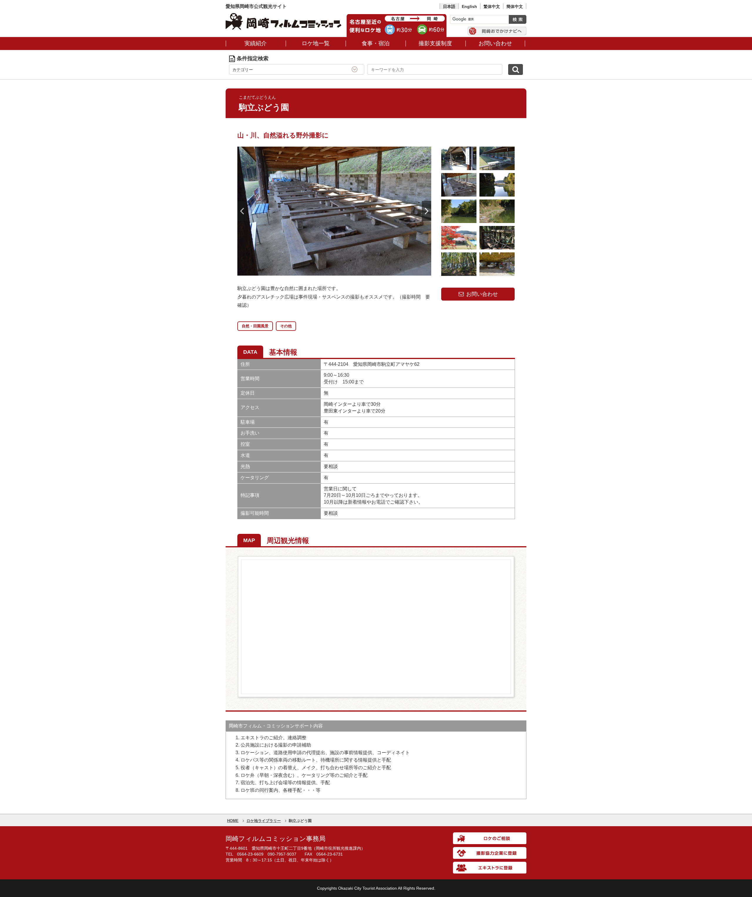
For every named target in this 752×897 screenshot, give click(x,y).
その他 (286, 326)
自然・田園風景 (255, 326)
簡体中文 (514, 6)
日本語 (449, 6)
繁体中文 (492, 6)
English (469, 6)
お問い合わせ (481, 294)
